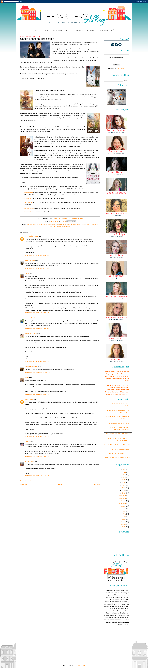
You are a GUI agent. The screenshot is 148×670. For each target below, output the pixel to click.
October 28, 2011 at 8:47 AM (37, 361)
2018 (124, 474)
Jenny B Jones (29, 208)
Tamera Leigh (28, 192)
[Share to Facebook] (73, 221)
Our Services (77, 30)
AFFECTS (116, 429)
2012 (123, 490)
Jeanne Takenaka (30, 318)
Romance (95, 224)
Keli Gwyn (28, 441)
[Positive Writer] (116, 105)
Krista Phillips (81, 224)
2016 (123, 480)
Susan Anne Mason (31, 333)
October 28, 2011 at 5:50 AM (37, 313)
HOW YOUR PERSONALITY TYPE (118, 427)
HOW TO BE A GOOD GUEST (120, 449)
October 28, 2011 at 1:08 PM (37, 394)
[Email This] (67, 221)
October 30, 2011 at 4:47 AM (37, 476)
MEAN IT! (126, 406)
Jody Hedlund (28, 202)
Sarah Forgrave (30, 260)
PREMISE (126, 412)
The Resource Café (106, 30)
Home (35, 30)
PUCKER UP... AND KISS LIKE (116, 403)
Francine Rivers (29, 212)
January (123, 524)
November (122, 498)
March (124, 519)
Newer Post (23, 484)
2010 (123, 527)
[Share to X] (71, 221)
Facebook (56, 218)
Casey (27, 377)
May (124, 514)
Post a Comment (25, 481)
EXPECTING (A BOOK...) (121, 440)
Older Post (96, 484)
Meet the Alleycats (60, 30)
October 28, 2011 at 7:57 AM (37, 328)
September (122, 503)
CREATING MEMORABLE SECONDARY (117, 416)
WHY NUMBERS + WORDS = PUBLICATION (117, 434)
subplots (52, 226)
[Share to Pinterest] (75, 221)
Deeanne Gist (28, 198)
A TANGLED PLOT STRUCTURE (119, 423)
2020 (124, 469)
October (123, 501)
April (124, 516)
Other (80, 218)
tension (67, 226)
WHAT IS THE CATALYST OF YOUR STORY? (117, 445)
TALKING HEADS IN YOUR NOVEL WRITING (117, 457)
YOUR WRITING (124, 429)
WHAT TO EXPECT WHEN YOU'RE (118, 438)
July (124, 508)
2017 (124, 477)
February (123, 522)
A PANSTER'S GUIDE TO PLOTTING (118, 410)
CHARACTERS (124, 419)
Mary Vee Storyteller (31, 366)
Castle (29, 224)
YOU (127, 403)
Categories (90, 30)
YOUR (120, 412)
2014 (124, 485)
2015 (123, 482)
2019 (124, 472)
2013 (123, 488)
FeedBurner (120, 68)
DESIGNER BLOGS (80, 665)
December (122, 495)
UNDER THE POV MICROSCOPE (119, 453)
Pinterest (73, 218)
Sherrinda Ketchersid (31, 236)
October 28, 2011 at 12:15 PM (37, 372)
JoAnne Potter (29, 461)
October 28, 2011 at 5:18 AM (37, 268)
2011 (123, 493)
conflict (33, 224)
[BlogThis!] (69, 221)
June (124, 511)
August (123, 506)
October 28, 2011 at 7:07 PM (37, 456)
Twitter (65, 218)
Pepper (27, 273)
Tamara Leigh (60, 226)
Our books (45, 30)
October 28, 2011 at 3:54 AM (37, 255)
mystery (88, 224)
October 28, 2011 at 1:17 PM (37, 436)
